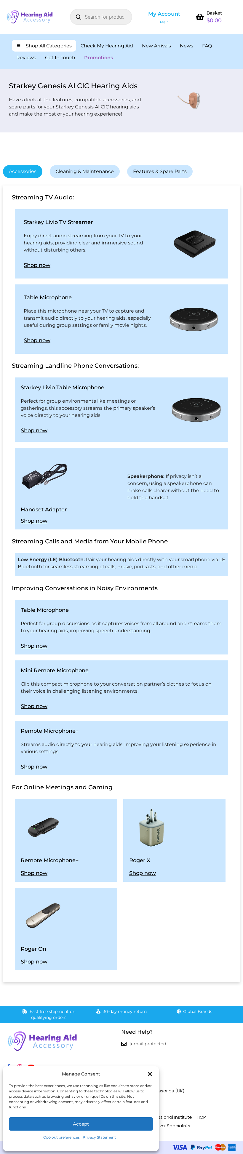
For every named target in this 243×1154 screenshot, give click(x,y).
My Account (164, 14)
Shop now (37, 265)
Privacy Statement (99, 1137)
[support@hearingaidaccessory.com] (124, 1043)
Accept (81, 1124)
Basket (214, 13)
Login (164, 22)
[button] (150, 1074)
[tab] (22, 171)
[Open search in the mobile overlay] (101, 17)
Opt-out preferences (61, 1137)
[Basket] (200, 16)
